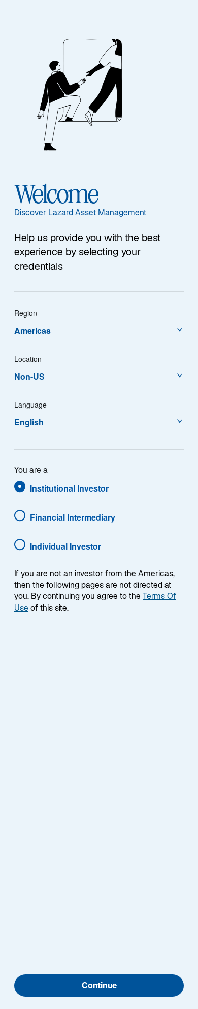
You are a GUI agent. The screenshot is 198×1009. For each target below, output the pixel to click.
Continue (99, 986)
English (29, 422)
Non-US (29, 376)
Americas (32, 330)
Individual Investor (65, 546)
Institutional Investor (69, 488)
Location (28, 359)
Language (30, 404)
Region (25, 313)
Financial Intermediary (72, 517)
